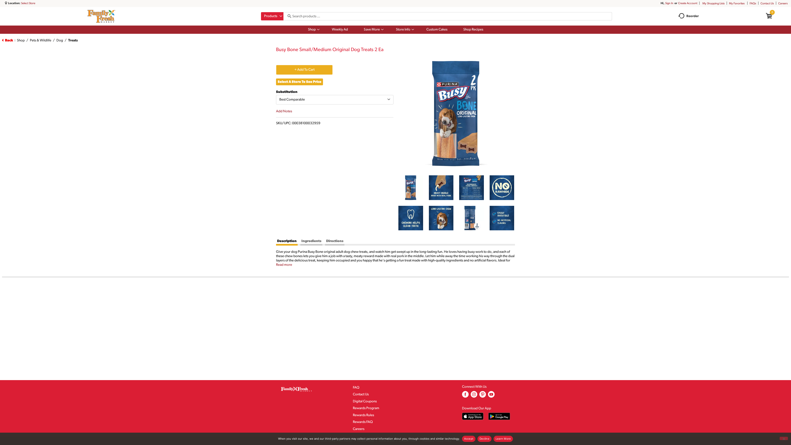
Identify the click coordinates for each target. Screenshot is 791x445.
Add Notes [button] (284, 111)
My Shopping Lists (713, 3)
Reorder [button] (692, 16)
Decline (484, 438)
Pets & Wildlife (40, 40)
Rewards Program (366, 408)
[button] (411, 187)
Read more (284, 265)
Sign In (669, 3)
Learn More (503, 438)
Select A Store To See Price (299, 82)
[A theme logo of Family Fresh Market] (101, 16)
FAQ (356, 387)
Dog (59, 40)
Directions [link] (334, 241)
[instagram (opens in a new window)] (474, 396)
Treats (73, 40)
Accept (469, 438)
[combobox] (272, 16)
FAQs (753, 3)
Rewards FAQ (363, 422)
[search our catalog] (288, 16)
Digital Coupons (365, 401)
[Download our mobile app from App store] (473, 416)
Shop (21, 40)
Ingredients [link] (311, 241)
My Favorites (737, 3)
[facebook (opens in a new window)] (465, 396)
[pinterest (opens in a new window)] (482, 396)
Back (8, 40)
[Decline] (784, 438)
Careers (783, 3)
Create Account (687, 3)
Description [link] (287, 241)
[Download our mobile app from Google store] (499, 416)
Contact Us (767, 3)
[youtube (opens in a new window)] (491, 396)
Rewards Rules (363, 415)
